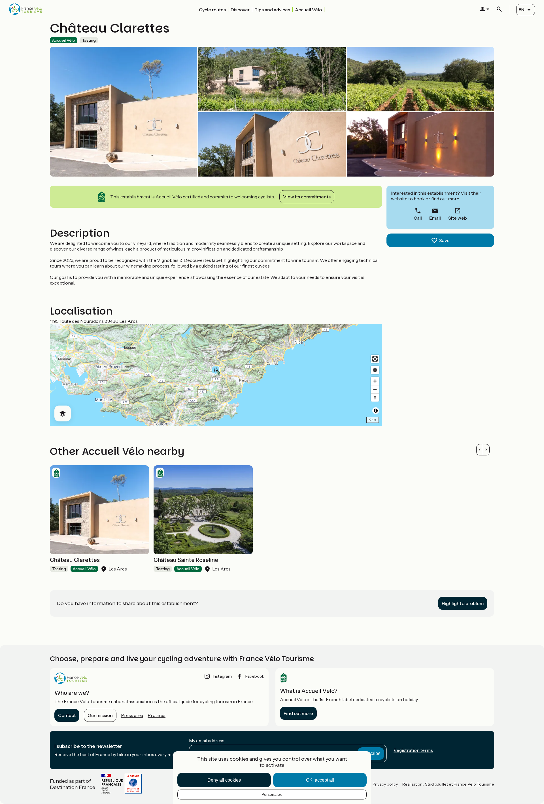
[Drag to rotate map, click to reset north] (375, 397)
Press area (132, 715)
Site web (457, 218)
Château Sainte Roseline (186, 560)
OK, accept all (320, 780)
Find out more (298, 713)
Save (444, 240)
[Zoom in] (375, 381)
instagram (222, 676)
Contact (67, 715)
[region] (216, 375)
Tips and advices (272, 9)
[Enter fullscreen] (375, 359)
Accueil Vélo (308, 9)
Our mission (100, 715)
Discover (240, 9)
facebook (254, 676)
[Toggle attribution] (375, 410)
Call (418, 218)
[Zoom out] (375, 389)
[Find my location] (375, 370)
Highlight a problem (463, 603)
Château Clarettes (75, 560)
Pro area (156, 715)
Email (435, 218)
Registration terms (413, 750)
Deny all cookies (224, 780)
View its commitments (307, 197)
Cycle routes (212, 9)
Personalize (272, 794)
